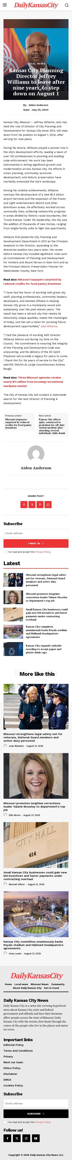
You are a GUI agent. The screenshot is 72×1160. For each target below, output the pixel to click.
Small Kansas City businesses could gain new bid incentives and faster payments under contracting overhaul (47, 614)
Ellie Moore (14, 815)
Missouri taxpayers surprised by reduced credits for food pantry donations (18, 423)
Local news (36, 63)
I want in (34, 543)
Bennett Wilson (17, 884)
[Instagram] (26, 1138)
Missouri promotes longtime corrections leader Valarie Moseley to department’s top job (46, 597)
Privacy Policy (42, 552)
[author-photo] (5, 746)
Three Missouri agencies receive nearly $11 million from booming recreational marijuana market (33, 382)
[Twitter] (31, 504)
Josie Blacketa (16, 746)
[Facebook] (23, 504)
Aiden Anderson (38, 105)
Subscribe (34, 1113)
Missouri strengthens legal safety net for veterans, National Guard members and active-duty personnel (46, 580)
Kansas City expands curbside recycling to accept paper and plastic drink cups (44, 649)
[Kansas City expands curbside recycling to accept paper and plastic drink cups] (13, 649)
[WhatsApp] (48, 504)
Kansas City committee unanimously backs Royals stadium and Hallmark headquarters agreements (46, 632)
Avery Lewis (15, 953)
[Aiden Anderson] (36, 453)
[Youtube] (36, 1138)
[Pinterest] (40, 504)
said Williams (49, 326)
